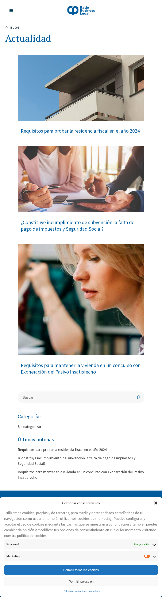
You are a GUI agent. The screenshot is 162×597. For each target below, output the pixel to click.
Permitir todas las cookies (81, 570)
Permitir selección (81, 581)
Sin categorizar (29, 426)
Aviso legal (95, 591)
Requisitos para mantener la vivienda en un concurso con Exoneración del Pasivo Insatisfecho (81, 368)
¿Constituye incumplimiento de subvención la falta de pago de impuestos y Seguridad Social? (77, 225)
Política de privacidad (75, 591)
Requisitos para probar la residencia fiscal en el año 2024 (80, 131)
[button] (156, 503)
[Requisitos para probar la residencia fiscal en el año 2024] (81, 88)
